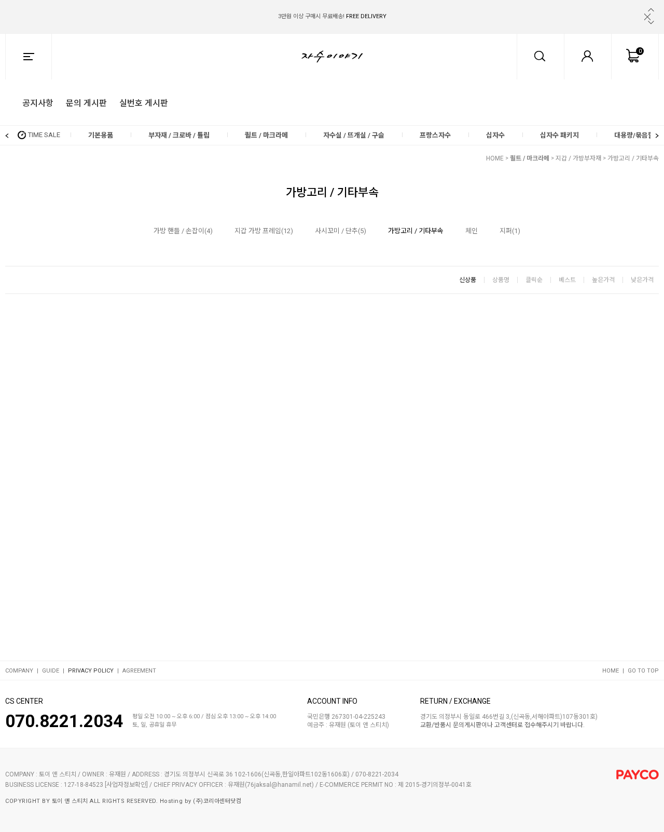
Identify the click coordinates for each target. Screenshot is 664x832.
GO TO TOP (643, 670)
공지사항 (37, 102)
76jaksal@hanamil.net (279, 785)
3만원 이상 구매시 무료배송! (332, 16)
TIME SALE (44, 135)
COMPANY (19, 670)
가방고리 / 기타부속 (633, 158)
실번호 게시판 (143, 102)
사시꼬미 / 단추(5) (340, 231)
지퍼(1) (510, 231)
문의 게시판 (86, 102)
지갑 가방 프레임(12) (263, 231)
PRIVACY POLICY (91, 670)
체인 (471, 231)
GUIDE (50, 670)
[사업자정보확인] (126, 785)
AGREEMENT (139, 670)
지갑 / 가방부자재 (578, 158)
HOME (495, 158)
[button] (651, 10)
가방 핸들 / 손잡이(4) (183, 231)
